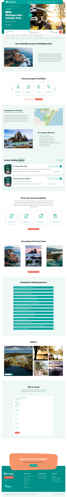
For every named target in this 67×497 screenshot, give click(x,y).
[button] (48, 117)
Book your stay (9, 477)
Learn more (33, 465)
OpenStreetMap (59, 125)
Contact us (49, 1)
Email (16, 414)
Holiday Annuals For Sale (56, 477)
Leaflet (57, 125)
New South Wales (27, 477)
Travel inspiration (38, 1)
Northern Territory (27, 479)
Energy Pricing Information (56, 481)
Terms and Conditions (33, 494)
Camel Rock (42, 135)
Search (60, 31)
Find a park (31, 2)
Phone (16, 418)
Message (17, 422)
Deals (44, 1)
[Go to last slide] (12, 89)
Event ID (16, 427)
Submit (17, 432)
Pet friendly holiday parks (42, 477)
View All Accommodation (33, 229)
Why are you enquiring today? (21, 397)
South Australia (26, 483)
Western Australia (27, 487)
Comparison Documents (56, 479)
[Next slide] (55, 89)
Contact (40, 35)
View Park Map (39, 99)
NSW (8, 6)
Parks (6, 6)
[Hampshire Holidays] (11, 2)
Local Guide (30, 35)
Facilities (12, 35)
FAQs (36, 35)
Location (7, 35)
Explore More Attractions (33, 271)
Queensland (26, 481)
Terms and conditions (57, 171)
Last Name (17, 410)
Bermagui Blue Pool (43, 138)
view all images (8, 374)
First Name (17, 406)
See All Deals (59, 160)
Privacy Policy (25, 494)
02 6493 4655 (42, 391)
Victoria (25, 485)
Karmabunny (59, 494)
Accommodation (23, 35)
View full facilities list (29, 99)
